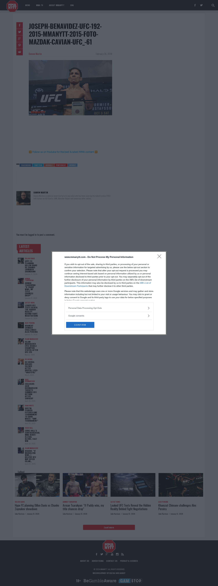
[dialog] (109, 293)
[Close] (160, 257)
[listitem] (109, 308)
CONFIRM (80, 325)
